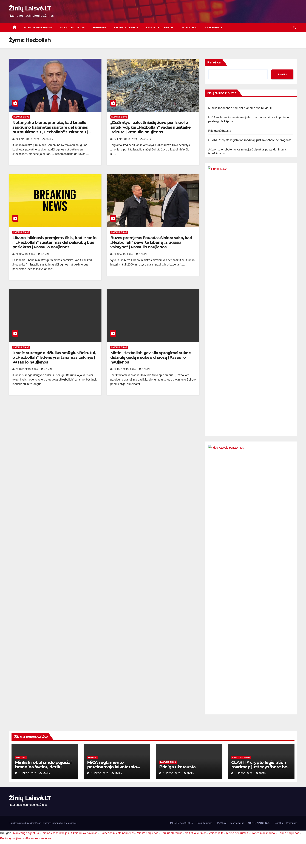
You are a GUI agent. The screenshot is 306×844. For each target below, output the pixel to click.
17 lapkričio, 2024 (126, 139)
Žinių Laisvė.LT (30, 8)
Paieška (214, 62)
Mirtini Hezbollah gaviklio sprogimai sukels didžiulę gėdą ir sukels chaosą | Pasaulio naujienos (150, 357)
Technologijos (126, 27)
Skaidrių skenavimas (84, 833)
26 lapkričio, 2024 (28, 139)
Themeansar (70, 823)
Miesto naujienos (147, 833)
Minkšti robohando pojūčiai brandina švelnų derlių (240, 108)
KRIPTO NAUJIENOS (160, 27)
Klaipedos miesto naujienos (117, 833)
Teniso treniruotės (237, 833)
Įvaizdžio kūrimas (195, 833)
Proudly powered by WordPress (25, 823)
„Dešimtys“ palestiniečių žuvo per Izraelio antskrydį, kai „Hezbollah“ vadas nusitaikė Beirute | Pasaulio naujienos (150, 127)
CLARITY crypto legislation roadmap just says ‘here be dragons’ (249, 140)
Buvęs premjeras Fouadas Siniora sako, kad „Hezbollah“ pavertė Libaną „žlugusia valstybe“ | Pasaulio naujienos (151, 242)
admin (49, 139)
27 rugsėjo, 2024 (27, 369)
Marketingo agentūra (26, 833)
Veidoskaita (216, 833)
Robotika (189, 27)
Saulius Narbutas (171, 833)
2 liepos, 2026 (27, 773)
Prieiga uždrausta (219, 130)
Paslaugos (213, 27)
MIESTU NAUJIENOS (38, 27)
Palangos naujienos (38, 838)
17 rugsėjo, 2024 (125, 369)
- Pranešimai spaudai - (263, 833)
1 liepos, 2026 (244, 773)
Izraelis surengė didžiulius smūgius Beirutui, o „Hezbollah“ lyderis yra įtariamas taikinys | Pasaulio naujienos (54, 357)
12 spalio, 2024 (124, 254)
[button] (294, 27)
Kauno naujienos (288, 833)
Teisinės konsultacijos (55, 833)
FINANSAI (99, 27)
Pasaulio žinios (72, 27)
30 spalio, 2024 (26, 254)
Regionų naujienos (12, 838)
